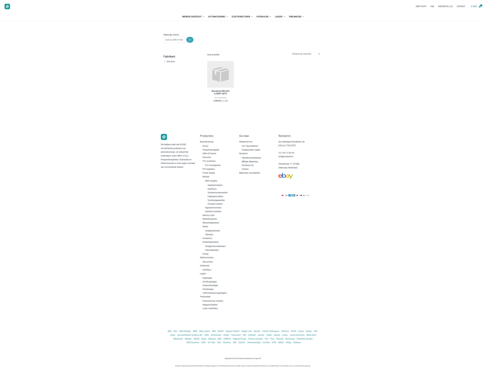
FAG (315, 331)
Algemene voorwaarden (249, 173)
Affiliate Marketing (250, 161)
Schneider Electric (305, 339)
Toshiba (266, 342)
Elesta (301, 331)
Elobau (309, 331)
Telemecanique (254, 342)
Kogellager (207, 278)
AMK (195, 331)
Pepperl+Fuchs (239, 339)
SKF (235, 342)
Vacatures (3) (248, 165)
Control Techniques (270, 331)
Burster (257, 331)
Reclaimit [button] (243, 153)
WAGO (281, 342)
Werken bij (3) (445, 6)
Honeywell (236, 335)
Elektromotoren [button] (241, 16)
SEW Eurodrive (192, 342)
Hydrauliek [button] (263, 16)
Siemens (227, 342)
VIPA (274, 342)
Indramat (252, 335)
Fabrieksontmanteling (251, 158)
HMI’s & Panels (209, 153)
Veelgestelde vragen (251, 150)
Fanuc (172, 335)
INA (244, 335)
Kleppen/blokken (210, 305)
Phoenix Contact (255, 339)
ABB (169, 331)
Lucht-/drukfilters (210, 308)
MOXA (196, 339)
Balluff (221, 331)
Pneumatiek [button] (295, 16)
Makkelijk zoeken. (171, 35)
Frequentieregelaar (210, 150)
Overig (205, 254)
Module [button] (205, 176)
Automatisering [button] (216, 16)
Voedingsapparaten (216, 200)
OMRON (227, 339)
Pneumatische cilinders (212, 301)
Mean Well (311, 335)
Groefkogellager (209, 282)
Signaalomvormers (213, 207)
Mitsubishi (178, 339)
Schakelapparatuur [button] (210, 242)
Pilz (266, 339)
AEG (175, 331)
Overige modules (215, 204)
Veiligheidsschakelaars (215, 246)
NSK (219, 339)
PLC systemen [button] (209, 161)
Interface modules (213, 211)
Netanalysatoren (209, 219)
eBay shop (421, 6)
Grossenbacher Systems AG (189, 335)
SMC (203, 342)
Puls (272, 339)
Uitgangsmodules (215, 196)
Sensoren (206, 157)
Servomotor (207, 262)
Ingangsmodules (215, 185)
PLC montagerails (213, 165)
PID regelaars (208, 169)
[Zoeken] (189, 40)
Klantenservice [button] (245, 142)
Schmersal (290, 339)
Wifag (288, 342)
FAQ (432, 6)
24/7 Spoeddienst (250, 146)
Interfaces (212, 189)
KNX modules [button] (211, 181)
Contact (461, 6)
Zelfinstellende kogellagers (214, 293)
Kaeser (277, 335)
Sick (219, 342)
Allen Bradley (185, 331)
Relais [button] (205, 226)
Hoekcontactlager (210, 285)
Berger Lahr (246, 331)
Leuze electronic (297, 335)
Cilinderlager (208, 289)
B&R (214, 331)
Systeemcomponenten (218, 192)
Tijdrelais (209, 234)
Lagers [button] (278, 16)
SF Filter (211, 342)
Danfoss (285, 331)
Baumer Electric (232, 331)
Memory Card (208, 215)
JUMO (269, 335)
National (212, 339)
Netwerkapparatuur (210, 223)
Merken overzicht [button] (192, 16)
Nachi (203, 339)
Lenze (285, 335)
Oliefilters (206, 270)
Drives (205, 146)
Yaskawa (297, 342)
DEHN (293, 331)
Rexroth (279, 339)
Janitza (261, 335)
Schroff (242, 342)
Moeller (188, 339)
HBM (206, 335)
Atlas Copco (204, 331)
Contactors (207, 238)
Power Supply (208, 173)
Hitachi (226, 335)
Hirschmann (216, 335)
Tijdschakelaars (212, 250)
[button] (203, 16)
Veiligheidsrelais (212, 230)
